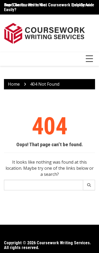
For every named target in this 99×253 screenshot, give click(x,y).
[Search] (89, 185)
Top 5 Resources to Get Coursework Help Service (49, 4)
